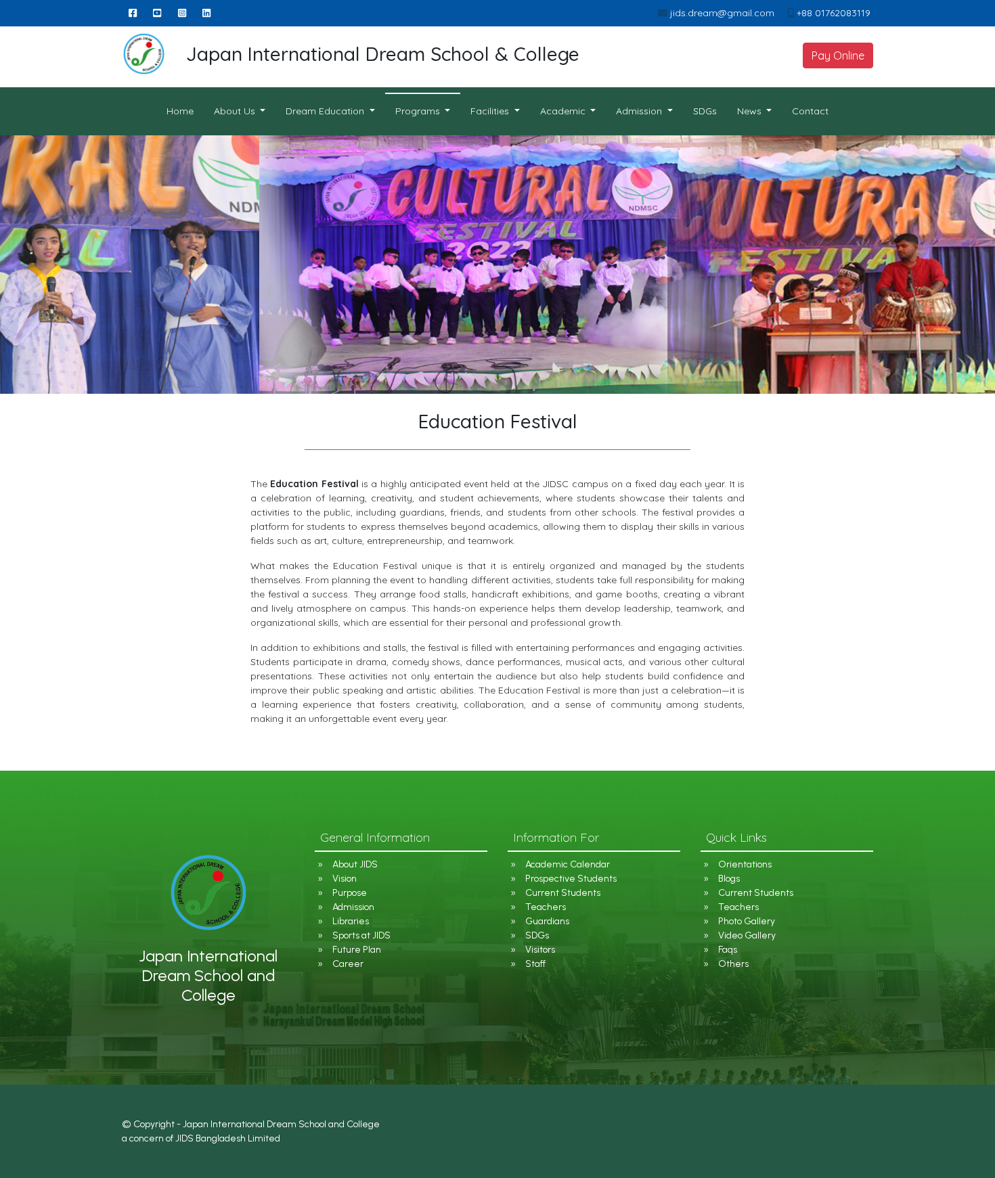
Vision (344, 878)
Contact (810, 111)
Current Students (562, 893)
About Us (236, 111)
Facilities (491, 111)
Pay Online (838, 55)
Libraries (350, 921)
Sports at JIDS (361, 935)
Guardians (547, 921)
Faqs (727, 949)
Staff (535, 964)
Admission (353, 907)
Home (185, 110)
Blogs (729, 878)
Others (733, 964)
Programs (419, 111)
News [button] (750, 111)
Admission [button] (640, 111)
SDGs (705, 111)
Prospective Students (571, 878)
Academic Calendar (567, 864)
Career (347, 964)
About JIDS (355, 864)
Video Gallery (747, 935)
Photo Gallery (746, 921)
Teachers (545, 907)
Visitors (540, 949)
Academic (564, 111)
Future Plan (356, 949)
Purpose (349, 893)
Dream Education (326, 111)
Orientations (745, 864)
